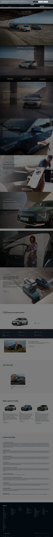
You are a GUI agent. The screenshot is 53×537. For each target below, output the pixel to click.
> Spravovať (35, 1)
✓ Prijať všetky (45, 1)
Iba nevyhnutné (40, 1)
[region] (26, 2)
